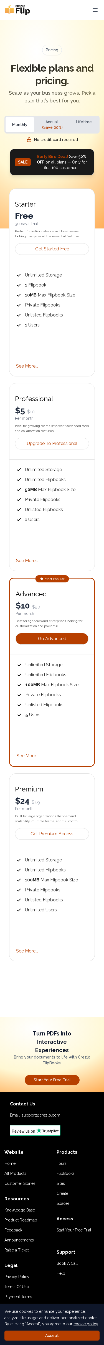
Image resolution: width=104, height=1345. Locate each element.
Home (10, 1163)
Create (62, 1193)
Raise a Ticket (16, 1250)
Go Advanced (52, 638)
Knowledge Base (19, 1210)
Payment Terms (18, 1296)
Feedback (13, 1230)
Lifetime (84, 122)
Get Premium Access (52, 833)
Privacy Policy (16, 1276)
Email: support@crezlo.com (35, 1115)
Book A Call (67, 1263)
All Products (15, 1173)
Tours (62, 1163)
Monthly (19, 124)
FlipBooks (66, 1173)
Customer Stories (19, 1183)
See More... (27, 366)
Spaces (63, 1203)
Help (61, 1273)
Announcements (19, 1240)
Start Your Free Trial (52, 1080)
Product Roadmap (20, 1220)
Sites (61, 1183)
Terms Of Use (16, 1286)
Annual (52, 125)
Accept (52, 1335)
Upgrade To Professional (52, 443)
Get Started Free (52, 249)
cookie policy (85, 1324)
